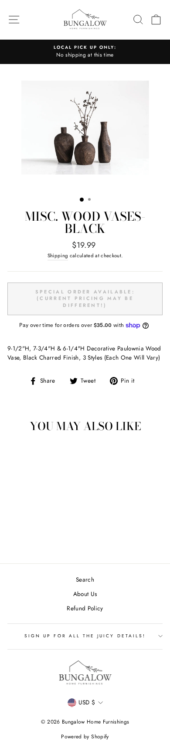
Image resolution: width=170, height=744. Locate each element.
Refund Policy (85, 608)
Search (85, 579)
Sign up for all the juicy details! (85, 636)
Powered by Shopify (85, 737)
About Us (85, 593)
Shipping (58, 255)
